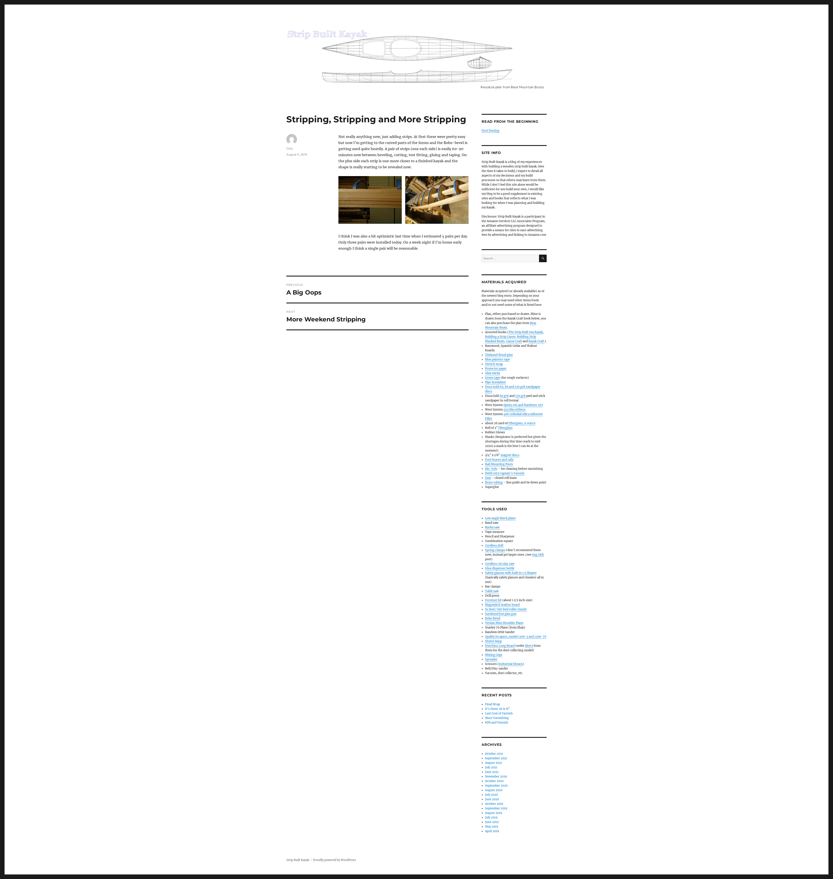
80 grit (504, 396)
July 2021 (491, 767)
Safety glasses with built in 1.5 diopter (511, 573)
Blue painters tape (497, 359)
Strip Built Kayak (297, 860)
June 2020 (492, 799)
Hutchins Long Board (500, 646)
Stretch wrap (494, 364)
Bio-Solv (491, 469)
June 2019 (492, 822)
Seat (488, 478)
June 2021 (491, 772)
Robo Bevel (492, 618)
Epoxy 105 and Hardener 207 (523, 405)
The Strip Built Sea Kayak (525, 332)
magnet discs (510, 455)
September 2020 (496, 785)
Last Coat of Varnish (499, 713)
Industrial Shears (511, 664)
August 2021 (493, 763)
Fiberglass (505, 428)
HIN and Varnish (496, 722)
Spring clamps (495, 550)
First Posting (490, 131)
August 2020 (493, 790)
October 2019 (494, 804)
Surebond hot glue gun (501, 614)
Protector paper (496, 368)
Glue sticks (492, 373)
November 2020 (496, 776)
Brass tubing (494, 482)
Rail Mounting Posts (499, 464)
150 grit (520, 396)
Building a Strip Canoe (500, 337)
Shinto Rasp (493, 641)
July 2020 (491, 795)
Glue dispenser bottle (499, 568)
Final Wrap (492, 704)
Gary (289, 148)
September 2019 (496, 808)
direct (529, 646)
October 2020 (494, 781)
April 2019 (492, 831)
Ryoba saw (492, 527)
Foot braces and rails (499, 460)
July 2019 (491, 817)
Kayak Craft (536, 341)
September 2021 (496, 758)
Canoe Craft (514, 341)
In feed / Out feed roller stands (506, 609)
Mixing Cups (493, 655)
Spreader (491, 659)
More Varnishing (497, 718)
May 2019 (491, 826)
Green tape (492, 378)
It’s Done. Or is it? (497, 709)
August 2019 (493, 813)
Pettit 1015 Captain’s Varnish (505, 473)
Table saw (492, 591)
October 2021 (494, 754)
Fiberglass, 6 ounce (521, 423)
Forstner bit (493, 600)
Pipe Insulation (495, 382)
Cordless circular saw (499, 564)
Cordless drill (494, 545)
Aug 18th (538, 555)
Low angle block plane (500, 518)
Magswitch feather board (502, 605)
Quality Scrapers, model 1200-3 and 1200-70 (515, 636)
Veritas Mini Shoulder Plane (504, 623)
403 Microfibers (514, 409)
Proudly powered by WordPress (334, 860)
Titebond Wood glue (499, 355)
